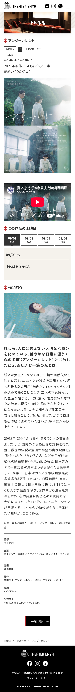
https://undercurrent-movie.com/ (22, 602)
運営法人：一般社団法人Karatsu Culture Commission (37, 672)
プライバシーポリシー (37, 677)
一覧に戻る (37, 621)
